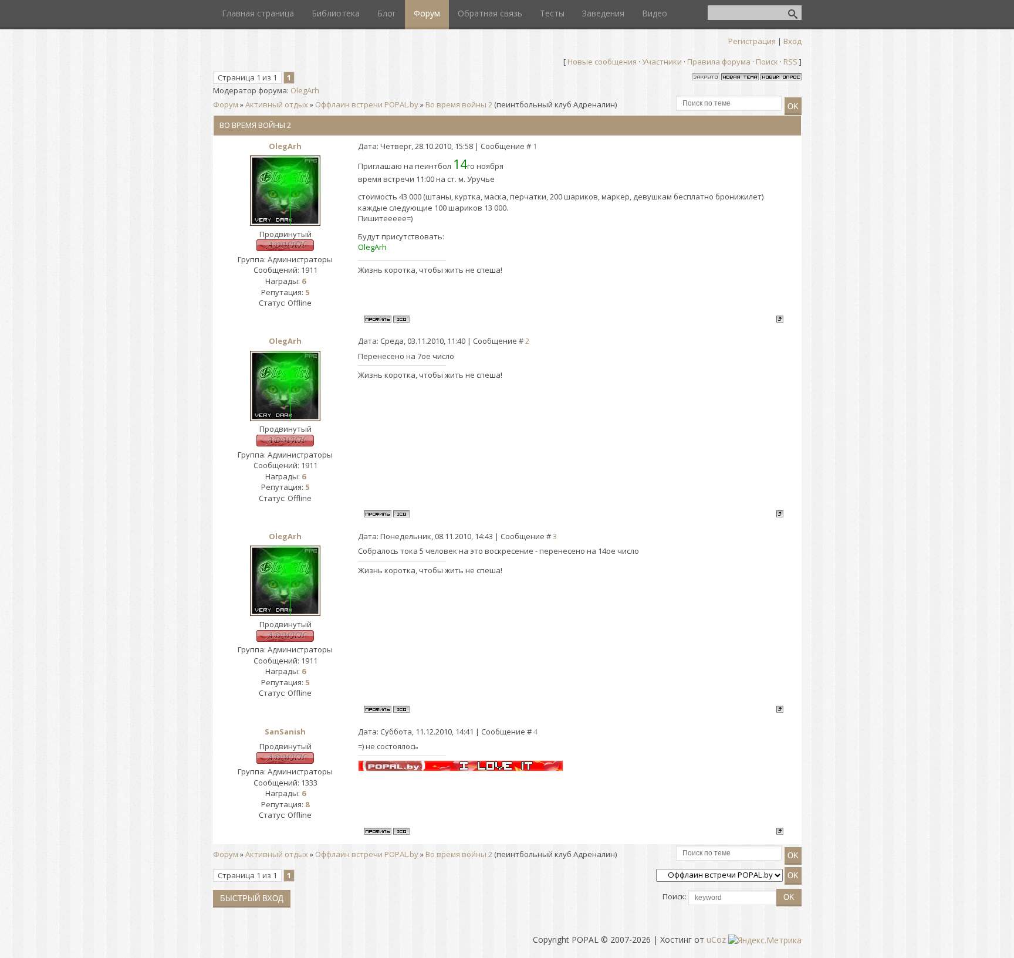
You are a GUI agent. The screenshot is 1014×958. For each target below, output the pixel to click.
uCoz (716, 939)
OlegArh (304, 90)
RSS (790, 61)
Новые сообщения (602, 61)
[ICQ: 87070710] (401, 319)
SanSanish (285, 731)
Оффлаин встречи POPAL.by (366, 104)
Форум (225, 104)
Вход (792, 41)
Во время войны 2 (458, 104)
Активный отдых (276, 104)
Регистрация (752, 41)
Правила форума (719, 61)
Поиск (767, 61)
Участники (662, 61)
